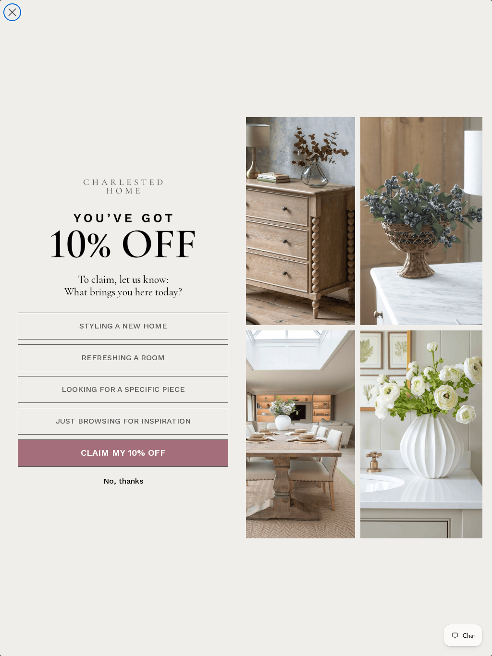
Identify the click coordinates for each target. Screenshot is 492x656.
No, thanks (123, 481)
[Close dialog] (12, 12)
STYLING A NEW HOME (123, 325)
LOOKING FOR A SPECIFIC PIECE (123, 389)
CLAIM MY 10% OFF (123, 453)
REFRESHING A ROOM (123, 357)
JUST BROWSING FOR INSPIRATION (123, 420)
